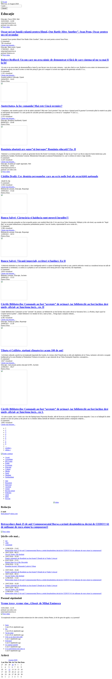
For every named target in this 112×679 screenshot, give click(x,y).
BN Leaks (8, 461)
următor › (8, 448)
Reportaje (8, 483)
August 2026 (12, 660)
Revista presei (10, 491)
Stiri (6, 481)
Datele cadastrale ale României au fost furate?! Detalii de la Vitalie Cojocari (31, 558)
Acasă (7, 457)
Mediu (7, 471)
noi (6, 541)
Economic (8, 465)
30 (13, 665)
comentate (8, 545)
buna (7, 625)
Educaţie (8, 467)
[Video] (56, 502)
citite (7, 543)
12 (9, 669)
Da (6, 629)
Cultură (7, 469)
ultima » (8, 450)
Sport (7, 473)
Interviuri (8, 485)
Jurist (7, 495)
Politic (7, 463)
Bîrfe (7, 497)
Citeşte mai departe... (8, 45)
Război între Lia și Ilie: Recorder (16, 562)
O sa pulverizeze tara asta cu (15, 649)
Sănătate (8, 475)
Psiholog (8, 493)
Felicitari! (8, 641)
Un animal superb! (11, 645)
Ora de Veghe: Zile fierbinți (14, 554)
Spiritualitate (9, 477)
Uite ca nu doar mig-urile (14, 637)
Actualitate (9, 459)
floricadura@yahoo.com (9, 514)
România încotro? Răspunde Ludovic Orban (20, 566)
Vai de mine (9, 633)
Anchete (8, 487)
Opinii (7, 489)
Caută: (3, 6)
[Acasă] (4, 2)
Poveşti (7, 499)
